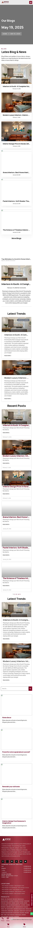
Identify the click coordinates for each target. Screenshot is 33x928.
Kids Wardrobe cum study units (14, 904)
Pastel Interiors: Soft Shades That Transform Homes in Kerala (16, 201)
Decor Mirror (12, 914)
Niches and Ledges (4, 916)
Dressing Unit (9, 898)
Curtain (8, 914)
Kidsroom (17, 902)
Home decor (6, 717)
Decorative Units (21, 898)
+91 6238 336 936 (27, 866)
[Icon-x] (7, 861)
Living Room (23, 904)
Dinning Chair (3, 902)
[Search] (30, 688)
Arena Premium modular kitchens (19, 908)
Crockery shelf (26, 900)
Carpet (5, 914)
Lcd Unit (12, 906)
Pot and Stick (11, 916)
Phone (2, 920)
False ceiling (11, 900)
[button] (30, 2)
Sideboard (13, 902)
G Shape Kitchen (10, 910)
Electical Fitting (18, 914)
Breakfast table (28, 908)
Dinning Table (8, 902)
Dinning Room (16, 900)
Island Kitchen (16, 910)
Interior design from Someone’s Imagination (14, 822)
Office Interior (21, 912)
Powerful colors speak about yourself (16, 752)
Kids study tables (4, 904)
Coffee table (8, 906)
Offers (24, 926)
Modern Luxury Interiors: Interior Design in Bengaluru (16, 115)
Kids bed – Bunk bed (23, 902)
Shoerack (2, 908)
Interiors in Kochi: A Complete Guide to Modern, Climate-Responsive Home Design (16, 86)
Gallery (8, 920)
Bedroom (2, 898)
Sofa (5, 908)
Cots (6, 898)
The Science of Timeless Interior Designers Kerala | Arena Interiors (16, 230)
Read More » (7, 355)
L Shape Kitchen (22, 910)
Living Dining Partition (19, 906)
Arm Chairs (28, 904)
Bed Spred (27, 912)
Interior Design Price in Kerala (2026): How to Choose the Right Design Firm (16, 144)
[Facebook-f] (2, 861)
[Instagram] (16, 861)
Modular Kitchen (10, 908)
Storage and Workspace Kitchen (7, 912)
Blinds (2, 914)
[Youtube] (25, 861)
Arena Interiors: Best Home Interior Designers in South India (16, 172)
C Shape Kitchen (4, 910)
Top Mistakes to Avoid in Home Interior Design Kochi (16, 259)
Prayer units (25, 906)
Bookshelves (3, 906)
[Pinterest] (21, 861)
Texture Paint (16, 916)
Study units (15, 898)
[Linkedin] (11, 861)
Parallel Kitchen (28, 910)
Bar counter (21, 900)
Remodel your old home (11, 787)
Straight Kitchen (16, 912)
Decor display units (4, 900)
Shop (8, 926)
